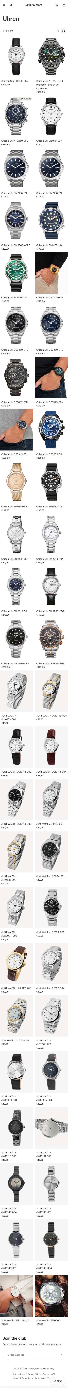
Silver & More (28, 1368)
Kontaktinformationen (23, 1378)
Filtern (9, 30)
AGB (53, 1374)
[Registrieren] (61, 1355)
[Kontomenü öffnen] (56, 5)
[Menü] (4, 5)
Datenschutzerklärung (23, 1374)
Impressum (40, 1378)
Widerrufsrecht (42, 1374)
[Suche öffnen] (11, 5)
